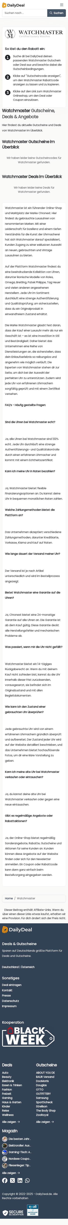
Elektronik (8, 1081)
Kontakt (7, 990)
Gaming (7, 1098)
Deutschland (10, 967)
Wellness (8, 1115)
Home (9, 898)
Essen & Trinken (12, 1085)
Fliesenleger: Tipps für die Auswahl (30, 1165)
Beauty (7, 1077)
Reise (5, 1110)
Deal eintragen (11, 985)
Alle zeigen (9, 1122)
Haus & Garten (11, 1102)
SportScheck (44, 1102)
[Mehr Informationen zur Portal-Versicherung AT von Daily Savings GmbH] (32, 1210)
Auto (5, 1073)
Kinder (6, 1106)
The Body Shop (46, 1110)
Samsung (42, 1098)
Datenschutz (10, 1001)
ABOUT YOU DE (45, 1073)
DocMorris (42, 1081)
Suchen (58, 13)
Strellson (41, 1106)
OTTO (39, 1089)
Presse (6, 995)
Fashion (7, 1089)
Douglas (41, 1085)
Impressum (9, 1006)
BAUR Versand (45, 1077)
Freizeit (6, 1094)
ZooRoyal (42, 1115)
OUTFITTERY (43, 1094)
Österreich (28, 967)
